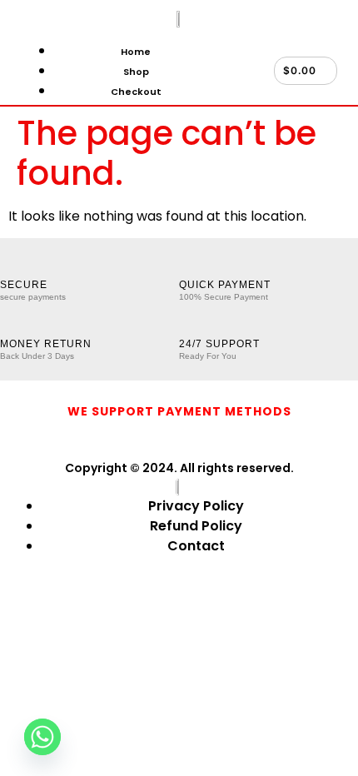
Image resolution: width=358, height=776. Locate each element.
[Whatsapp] (42, 737)
